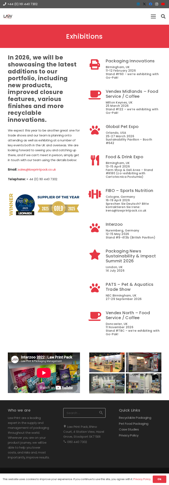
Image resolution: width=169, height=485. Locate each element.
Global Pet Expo (122, 126)
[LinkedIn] (138, 4)
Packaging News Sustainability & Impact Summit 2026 (131, 256)
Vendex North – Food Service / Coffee (128, 315)
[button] (153, 16)
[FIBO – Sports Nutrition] (97, 194)
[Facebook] (150, 4)
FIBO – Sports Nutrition (129, 190)
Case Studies (129, 429)
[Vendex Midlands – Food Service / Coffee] (97, 95)
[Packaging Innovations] (97, 64)
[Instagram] (157, 4)
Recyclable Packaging (135, 417)
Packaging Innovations (130, 61)
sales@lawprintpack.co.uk (37, 169)
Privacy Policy (128, 435)
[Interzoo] (97, 228)
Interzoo (114, 224)
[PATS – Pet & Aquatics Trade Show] (97, 288)
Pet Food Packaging (133, 423)
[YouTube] (163, 4)
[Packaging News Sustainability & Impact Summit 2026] (97, 254)
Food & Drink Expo (124, 157)
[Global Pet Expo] (97, 130)
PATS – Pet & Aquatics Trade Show (130, 286)
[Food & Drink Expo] (97, 160)
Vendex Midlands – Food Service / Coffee (132, 93)
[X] (144, 4)
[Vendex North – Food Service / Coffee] (97, 316)
